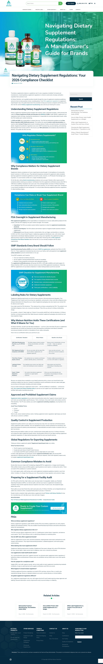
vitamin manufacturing (29, 180)
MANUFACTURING (27, 9)
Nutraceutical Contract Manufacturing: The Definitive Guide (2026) (27, 607)
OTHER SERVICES (51, 9)
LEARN (71, 9)
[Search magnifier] (60, 3)
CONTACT (78, 9)
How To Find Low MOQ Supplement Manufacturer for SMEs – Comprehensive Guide (33, 500)
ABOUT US (62, 9)
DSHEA (43, 114)
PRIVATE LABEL (39, 9)
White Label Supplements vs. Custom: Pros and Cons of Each (75, 607)
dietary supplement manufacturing (31, 104)
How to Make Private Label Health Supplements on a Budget (50, 607)
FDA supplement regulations (51, 101)
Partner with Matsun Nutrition (53, 493)
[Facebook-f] (11, 659)
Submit (79, 642)
